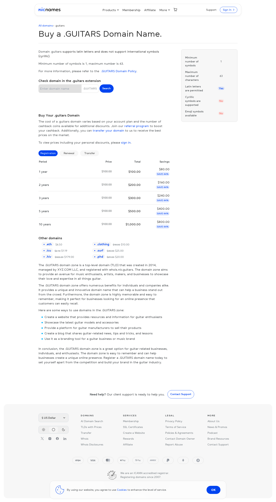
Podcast (212, 433)
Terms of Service (175, 427)
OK (213, 489)
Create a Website (134, 433)
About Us (213, 421)
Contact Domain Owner (180, 438)
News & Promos (217, 427)
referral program (136, 125)
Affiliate (150, 9)
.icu (48, 250)
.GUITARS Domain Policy (118, 71)
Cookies (122, 489)
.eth (49, 244)
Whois (84, 438)
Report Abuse (174, 444)
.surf (100, 250)
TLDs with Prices (91, 427)
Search (106, 88)
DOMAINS (87, 415)
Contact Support (180, 394)
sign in (126, 142)
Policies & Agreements (179, 433)
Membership (131, 9)
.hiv (48, 256)
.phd (100, 256)
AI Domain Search (92, 421)
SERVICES (129, 415)
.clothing (103, 244)
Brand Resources (218, 438)
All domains (45, 25)
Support (211, 9)
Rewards (128, 438)
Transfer (86, 433)
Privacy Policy (173, 421)
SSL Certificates (133, 427)
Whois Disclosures (92, 444)
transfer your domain (108, 130)
